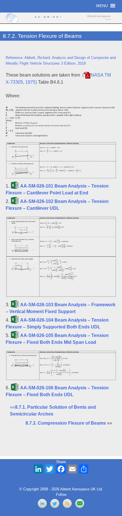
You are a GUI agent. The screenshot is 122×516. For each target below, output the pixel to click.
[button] (102, 5)
